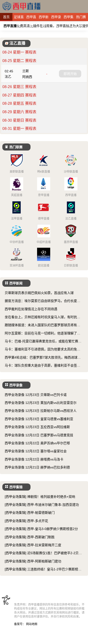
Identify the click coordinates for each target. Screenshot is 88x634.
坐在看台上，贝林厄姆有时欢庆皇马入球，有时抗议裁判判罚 (42, 317)
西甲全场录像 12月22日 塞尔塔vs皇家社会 (36, 451)
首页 (6, 17)
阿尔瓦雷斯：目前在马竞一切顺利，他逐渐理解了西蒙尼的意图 (42, 333)
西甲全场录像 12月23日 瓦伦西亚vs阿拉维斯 (37, 427)
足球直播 (19, 18)
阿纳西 (27, 77)
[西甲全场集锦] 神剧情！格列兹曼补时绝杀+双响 (40, 497)
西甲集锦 (68, 18)
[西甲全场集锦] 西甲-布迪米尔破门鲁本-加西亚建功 (42, 504)
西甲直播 (31, 18)
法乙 (8, 76)
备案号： (19, 624)
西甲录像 (56, 18)
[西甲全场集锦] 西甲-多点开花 (26, 521)
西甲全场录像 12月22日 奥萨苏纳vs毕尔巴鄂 (37, 443)
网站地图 (31, 624)
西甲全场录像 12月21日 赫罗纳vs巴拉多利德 (37, 467)
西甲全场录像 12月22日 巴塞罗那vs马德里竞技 (39, 435)
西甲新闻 (44, 18)
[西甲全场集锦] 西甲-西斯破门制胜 (30, 537)
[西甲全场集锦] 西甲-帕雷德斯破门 (30, 512)
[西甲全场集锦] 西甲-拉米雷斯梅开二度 (33, 545)
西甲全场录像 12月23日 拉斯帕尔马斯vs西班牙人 (41, 411)
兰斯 (25, 71)
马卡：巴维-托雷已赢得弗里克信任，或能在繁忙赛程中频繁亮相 (43, 341)
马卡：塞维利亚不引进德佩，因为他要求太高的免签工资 (42, 349)
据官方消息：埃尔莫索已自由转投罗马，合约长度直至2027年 (42, 301)
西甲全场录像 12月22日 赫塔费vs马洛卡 (34, 459)
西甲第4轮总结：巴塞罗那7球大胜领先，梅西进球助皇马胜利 (43, 358)
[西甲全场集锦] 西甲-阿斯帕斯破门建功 (33, 561)
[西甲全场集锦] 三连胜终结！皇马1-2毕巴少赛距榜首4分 (44, 569)
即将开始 (70, 73)
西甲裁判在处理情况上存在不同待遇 (31, 309)
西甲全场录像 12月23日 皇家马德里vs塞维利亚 (39, 419)
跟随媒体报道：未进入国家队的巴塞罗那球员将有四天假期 (42, 325)
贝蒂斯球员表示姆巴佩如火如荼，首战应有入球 (39, 293)
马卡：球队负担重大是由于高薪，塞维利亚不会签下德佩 (42, 365)
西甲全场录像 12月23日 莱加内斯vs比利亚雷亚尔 (41, 403)
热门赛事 (81, 18)
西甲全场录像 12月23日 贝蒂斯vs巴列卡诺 (36, 395)
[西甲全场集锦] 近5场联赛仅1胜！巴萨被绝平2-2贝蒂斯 (43, 553)
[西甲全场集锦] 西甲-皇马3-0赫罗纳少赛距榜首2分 (41, 529)
